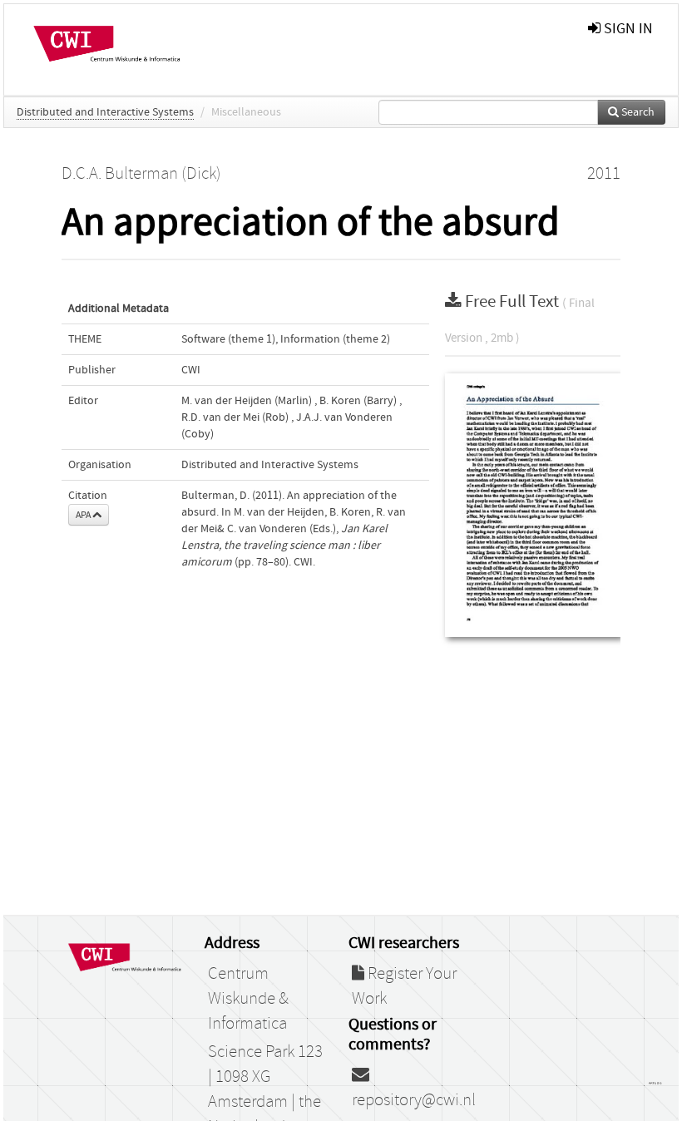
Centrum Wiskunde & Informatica (248, 999)
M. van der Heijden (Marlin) (246, 400)
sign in (626, 28)
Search (637, 112)
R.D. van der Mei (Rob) (235, 417)
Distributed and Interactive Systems (105, 112)
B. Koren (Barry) (358, 400)
